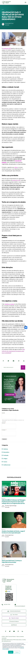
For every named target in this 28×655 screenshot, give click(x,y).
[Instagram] (18, 360)
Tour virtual (15, 614)
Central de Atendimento (15, 611)
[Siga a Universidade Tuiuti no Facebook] (5, 631)
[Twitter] (8, 360)
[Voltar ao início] (6, 2)
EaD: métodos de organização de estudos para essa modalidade (13, 351)
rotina (15, 167)
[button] (25, 2)
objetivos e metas (9, 304)
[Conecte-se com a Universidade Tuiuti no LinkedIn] (22, 631)
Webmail (15, 625)
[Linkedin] (23, 360)
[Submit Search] (23, 367)
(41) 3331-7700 (7, 604)
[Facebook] (3, 360)
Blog (3, 9)
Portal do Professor (14, 621)
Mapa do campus (15, 618)
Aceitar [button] (10, 652)
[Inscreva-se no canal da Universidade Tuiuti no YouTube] (14, 631)
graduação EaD (7, 48)
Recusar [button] (17, 652)
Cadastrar (4, 439)
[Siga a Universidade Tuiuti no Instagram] (18, 631)
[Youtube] (13, 360)
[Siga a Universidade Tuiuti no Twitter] (9, 631)
